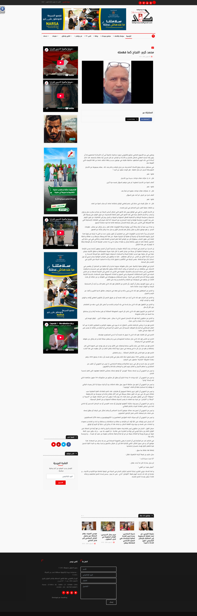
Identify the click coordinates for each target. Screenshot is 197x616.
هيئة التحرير (66, 2)
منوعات (54, 36)
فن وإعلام (78, 36)
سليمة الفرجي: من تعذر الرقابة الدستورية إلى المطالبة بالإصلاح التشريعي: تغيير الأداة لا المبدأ (146, 538)
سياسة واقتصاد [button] (119, 36)
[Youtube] (147, 2)
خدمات (45, 36)
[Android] (75, 592)
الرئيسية (128, 36)
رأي (152, 48)
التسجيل (60, 482)
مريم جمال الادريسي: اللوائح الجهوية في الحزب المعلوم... (108, 537)
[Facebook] (140, 2)
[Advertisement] (117, 139)
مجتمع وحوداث (106, 36)
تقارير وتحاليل (66, 36)
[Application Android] (150, 2)
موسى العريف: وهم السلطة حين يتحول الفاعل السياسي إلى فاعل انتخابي (89, 537)
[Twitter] (143, 2)
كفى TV (88, 36)
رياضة (96, 36)
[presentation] (83, 516)
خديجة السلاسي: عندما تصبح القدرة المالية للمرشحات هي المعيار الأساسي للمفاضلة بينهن (127, 538)
